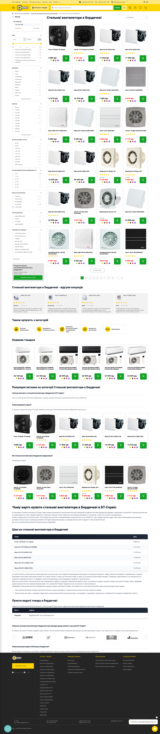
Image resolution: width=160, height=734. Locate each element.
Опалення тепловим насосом (76, 669)
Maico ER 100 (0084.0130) (107, 49)
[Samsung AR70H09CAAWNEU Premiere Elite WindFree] (133, 378)
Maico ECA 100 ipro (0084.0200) (109, 90)
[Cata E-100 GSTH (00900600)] (131, 101)
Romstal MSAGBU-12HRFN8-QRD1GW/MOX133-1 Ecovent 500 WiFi (22, 369)
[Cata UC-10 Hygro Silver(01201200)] (131, 141)
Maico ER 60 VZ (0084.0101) (56, 171)
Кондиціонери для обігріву (48, 681)
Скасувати (18, 28)
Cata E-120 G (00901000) (107, 130)
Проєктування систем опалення (105, 666)
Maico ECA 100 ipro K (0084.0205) (84, 130)
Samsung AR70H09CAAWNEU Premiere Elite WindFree (136, 368)
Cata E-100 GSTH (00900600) (134, 90)
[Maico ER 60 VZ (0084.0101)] (54, 182)
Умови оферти (127, 669)
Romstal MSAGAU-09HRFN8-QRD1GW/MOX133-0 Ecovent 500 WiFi (45, 369)
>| (121, 278)
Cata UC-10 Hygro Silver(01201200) (135, 130)
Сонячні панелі (44, 703)
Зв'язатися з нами (20, 666)
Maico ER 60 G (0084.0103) (82, 90)
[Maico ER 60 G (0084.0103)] (80, 101)
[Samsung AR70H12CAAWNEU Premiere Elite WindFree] (111, 378)
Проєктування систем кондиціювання (106, 663)
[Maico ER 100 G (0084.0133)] (54, 101)
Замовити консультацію (28, 277)
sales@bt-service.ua (116, 721)
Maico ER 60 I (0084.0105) (81, 171)
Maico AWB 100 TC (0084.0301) (57, 130)
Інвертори (43, 706)
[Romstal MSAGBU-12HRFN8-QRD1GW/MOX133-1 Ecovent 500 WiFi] (20, 378)
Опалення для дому (73, 666)
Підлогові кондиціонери (47, 672)
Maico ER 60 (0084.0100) (132, 49)
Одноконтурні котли (46, 690)
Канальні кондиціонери (47, 669)
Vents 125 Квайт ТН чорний (56, 49)
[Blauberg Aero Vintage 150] (106, 182)
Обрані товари (127, 663)
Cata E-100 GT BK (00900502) (134, 252)
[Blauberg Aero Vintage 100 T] (131, 182)
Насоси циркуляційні (46, 696)
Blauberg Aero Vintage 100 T (133, 171)
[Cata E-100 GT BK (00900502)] (131, 263)
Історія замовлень (128, 666)
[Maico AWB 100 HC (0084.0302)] (80, 263)
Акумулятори (44, 709)
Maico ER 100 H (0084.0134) (56, 212)
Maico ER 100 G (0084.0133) (56, 90)
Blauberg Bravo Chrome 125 (108, 212)
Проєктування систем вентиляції (105, 660)
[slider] (13, 44)
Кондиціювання (72, 663)
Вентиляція (71, 660)
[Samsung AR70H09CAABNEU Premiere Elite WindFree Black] (88, 378)
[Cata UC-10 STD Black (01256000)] (80, 60)
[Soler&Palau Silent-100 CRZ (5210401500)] (54, 263)
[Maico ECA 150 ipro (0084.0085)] (131, 223)
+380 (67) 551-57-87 (85, 722)
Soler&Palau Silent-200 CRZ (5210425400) (108, 253)
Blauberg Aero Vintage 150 (107, 171)
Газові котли (44, 684)
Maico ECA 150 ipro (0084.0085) (134, 212)
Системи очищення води (75, 672)
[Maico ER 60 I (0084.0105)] (80, 182)
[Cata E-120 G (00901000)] (106, 141)
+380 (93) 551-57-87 (85, 721)
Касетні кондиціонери (46, 666)
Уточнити (36, 28)
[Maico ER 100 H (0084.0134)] (54, 223)
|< (73, 278)
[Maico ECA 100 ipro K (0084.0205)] (80, 141)
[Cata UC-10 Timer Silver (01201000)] (80, 223)
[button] (14, 637)
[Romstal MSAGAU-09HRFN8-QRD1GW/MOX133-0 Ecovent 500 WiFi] (42, 378)
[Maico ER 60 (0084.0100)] (131, 60)
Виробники (43, 715)
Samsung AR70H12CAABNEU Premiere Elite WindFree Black (68, 368)
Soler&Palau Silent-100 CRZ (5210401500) (56, 253)
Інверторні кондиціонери (47, 678)
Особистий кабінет (128, 660)
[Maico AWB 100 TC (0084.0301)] (54, 141)
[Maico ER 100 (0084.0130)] (106, 60)
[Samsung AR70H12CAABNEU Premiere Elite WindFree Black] (65, 378)
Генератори (43, 712)
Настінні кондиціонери (47, 663)
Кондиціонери (44, 660)
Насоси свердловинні (46, 700)
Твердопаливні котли (46, 687)
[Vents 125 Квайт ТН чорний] (54, 60)
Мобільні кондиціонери (47, 675)
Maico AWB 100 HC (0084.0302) (83, 252)
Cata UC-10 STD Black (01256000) (84, 49)
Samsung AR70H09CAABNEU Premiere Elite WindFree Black (91, 368)
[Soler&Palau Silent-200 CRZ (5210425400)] (106, 263)
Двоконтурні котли (45, 693)
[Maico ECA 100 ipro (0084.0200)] (106, 101)
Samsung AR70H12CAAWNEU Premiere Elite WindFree (113, 368)
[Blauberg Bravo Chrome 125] (106, 223)
